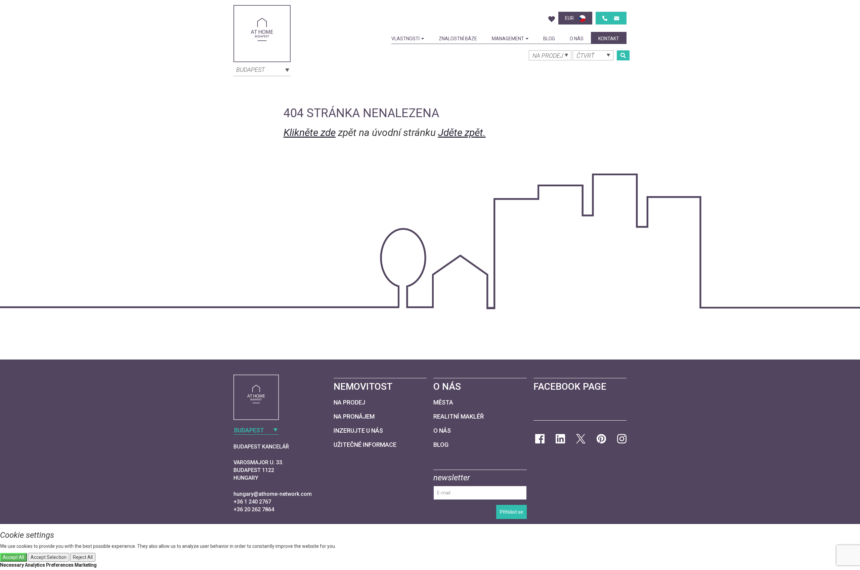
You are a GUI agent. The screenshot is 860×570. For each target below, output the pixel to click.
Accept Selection (49, 557)
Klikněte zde (310, 132)
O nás (577, 38)
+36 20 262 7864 (253, 509)
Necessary (12, 565)
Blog (549, 38)
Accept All (13, 557)
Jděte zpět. (462, 132)
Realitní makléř (458, 416)
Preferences (60, 565)
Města (443, 402)
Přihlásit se (511, 512)
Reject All (83, 557)
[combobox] (262, 69)
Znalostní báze (458, 38)
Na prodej (349, 402)
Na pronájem (354, 416)
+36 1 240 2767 (252, 501)
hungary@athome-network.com (272, 494)
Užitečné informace (365, 444)
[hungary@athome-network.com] (616, 18)
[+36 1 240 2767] (604, 18)
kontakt (608, 38)
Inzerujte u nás (358, 430)
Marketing (86, 565)
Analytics (35, 565)
